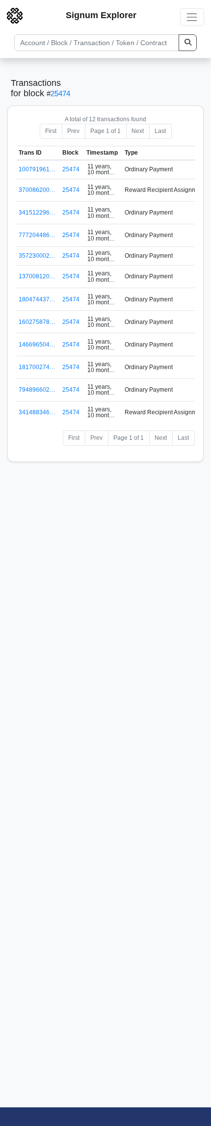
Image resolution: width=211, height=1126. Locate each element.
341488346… (37, 412)
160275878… (37, 322)
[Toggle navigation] (192, 17)
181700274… (37, 367)
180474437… (37, 299)
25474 (60, 93)
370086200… (37, 190)
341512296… (37, 212)
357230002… (37, 255)
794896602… (37, 389)
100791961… (37, 169)
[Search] (188, 42)
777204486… (37, 235)
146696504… (37, 344)
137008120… (37, 276)
